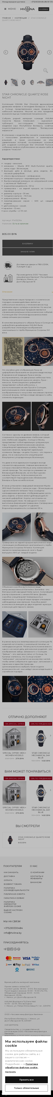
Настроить (10, 1072)
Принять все (26, 1079)
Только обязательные (26, 1088)
